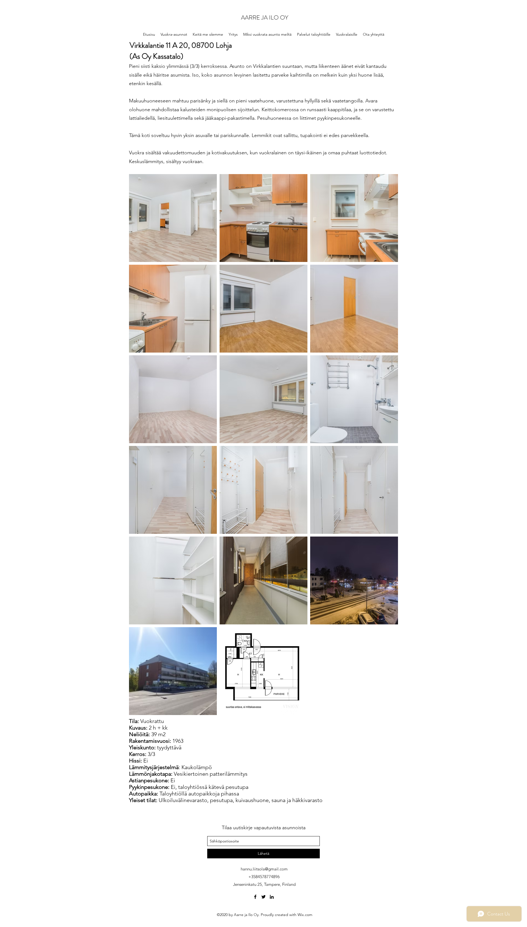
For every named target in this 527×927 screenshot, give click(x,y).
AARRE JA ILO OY (264, 17)
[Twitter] (263, 897)
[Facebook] (255, 897)
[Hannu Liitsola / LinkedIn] (271, 897)
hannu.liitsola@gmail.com (264, 869)
